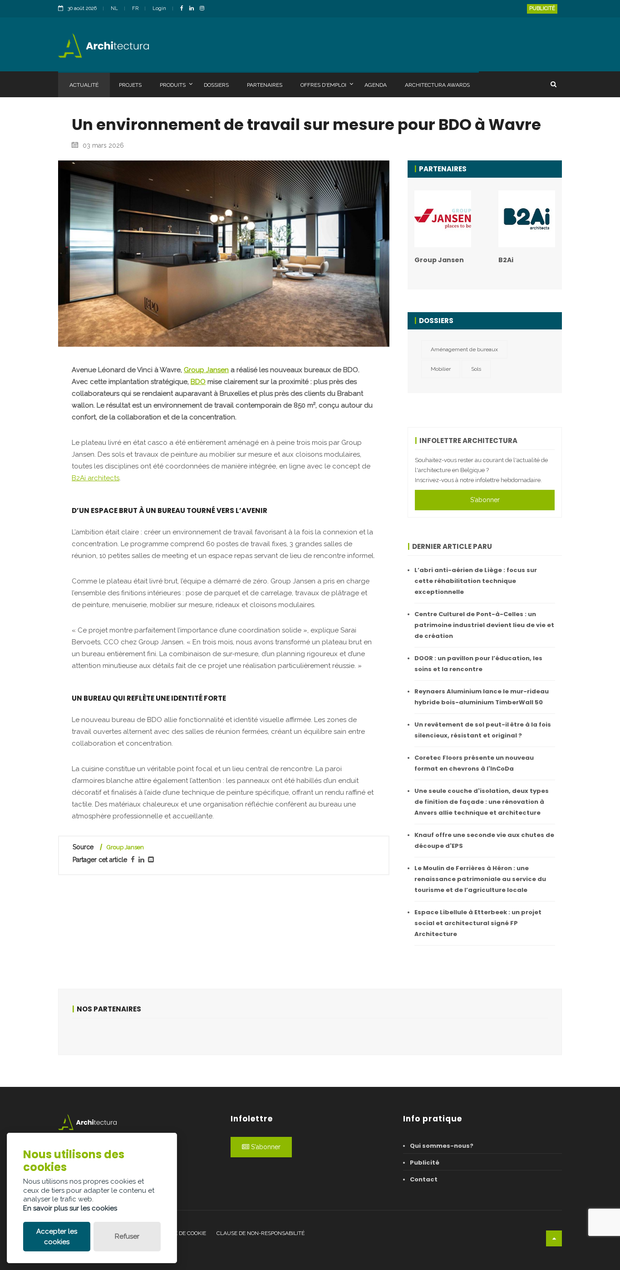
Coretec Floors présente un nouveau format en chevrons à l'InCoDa (474, 763)
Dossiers (216, 85)
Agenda (375, 85)
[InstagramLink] (204, 9)
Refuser (127, 1236)
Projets (130, 85)
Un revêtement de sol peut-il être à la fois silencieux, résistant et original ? (482, 730)
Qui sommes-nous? (441, 1145)
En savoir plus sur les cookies (70, 1208)
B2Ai (505, 259)
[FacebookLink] (184, 9)
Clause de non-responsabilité (261, 1233)
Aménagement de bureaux (464, 349)
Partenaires (264, 85)
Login (159, 8)
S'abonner (485, 499)
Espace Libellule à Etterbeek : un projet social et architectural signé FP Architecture (477, 923)
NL (114, 8)
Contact (424, 1179)
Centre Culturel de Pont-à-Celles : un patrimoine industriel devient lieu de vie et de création (484, 625)
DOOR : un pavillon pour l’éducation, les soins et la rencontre (478, 663)
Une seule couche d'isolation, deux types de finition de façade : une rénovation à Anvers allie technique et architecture (481, 802)
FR (135, 8)
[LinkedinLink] (193, 9)
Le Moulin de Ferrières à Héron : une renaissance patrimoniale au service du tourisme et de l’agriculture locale (480, 879)
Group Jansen (206, 370)
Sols (476, 369)
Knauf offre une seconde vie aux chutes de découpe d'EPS (484, 840)
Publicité (542, 8)
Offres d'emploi (323, 85)
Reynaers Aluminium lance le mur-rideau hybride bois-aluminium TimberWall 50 (481, 697)
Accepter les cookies (56, 1236)
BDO (198, 382)
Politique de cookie (178, 1233)
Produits (173, 85)
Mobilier (441, 369)
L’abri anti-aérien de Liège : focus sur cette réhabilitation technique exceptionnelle (475, 581)
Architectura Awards (437, 85)
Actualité (83, 85)
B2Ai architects (95, 478)
